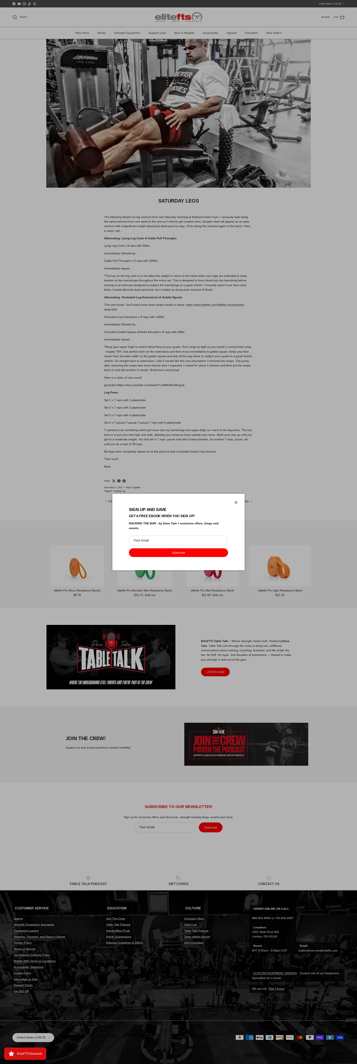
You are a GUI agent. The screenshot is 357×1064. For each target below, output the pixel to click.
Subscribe (178, 552)
